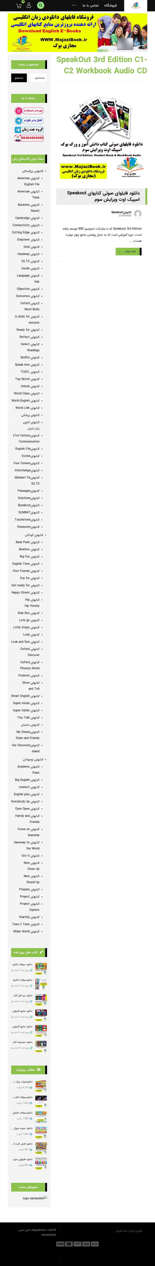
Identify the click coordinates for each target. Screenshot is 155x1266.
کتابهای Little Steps (26, 627)
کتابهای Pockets (29, 675)
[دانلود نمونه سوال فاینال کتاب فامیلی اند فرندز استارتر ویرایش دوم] (41, 1133)
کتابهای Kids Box (29, 613)
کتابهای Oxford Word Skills (30, 306)
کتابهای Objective (28, 289)
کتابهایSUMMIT (29, 512)
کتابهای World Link (28, 408)
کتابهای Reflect (29, 337)
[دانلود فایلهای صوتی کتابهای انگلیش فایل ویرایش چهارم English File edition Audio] (41, 1164)
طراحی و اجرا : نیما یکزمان (128, 1231)
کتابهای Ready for (28, 330)
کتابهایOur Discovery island (26, 748)
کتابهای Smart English (25, 696)
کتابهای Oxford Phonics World (30, 665)
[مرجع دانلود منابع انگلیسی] (135, 5)
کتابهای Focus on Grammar (29, 832)
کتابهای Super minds (26, 703)
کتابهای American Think (28, 194)
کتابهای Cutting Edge (26, 232)
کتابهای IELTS (30, 261)
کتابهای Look (31, 634)
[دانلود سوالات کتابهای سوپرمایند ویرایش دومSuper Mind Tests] (41, 969)
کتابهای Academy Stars (28, 769)
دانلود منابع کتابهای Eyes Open (16, 1011)
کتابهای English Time (26, 563)
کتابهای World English (26, 400)
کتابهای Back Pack (28, 542)
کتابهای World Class (27, 393)
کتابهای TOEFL (30, 372)
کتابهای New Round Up (32, 879)
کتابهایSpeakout (121, 212)
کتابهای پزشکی (30, 415)
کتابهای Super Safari (26, 710)
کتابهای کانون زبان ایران (31, 425)
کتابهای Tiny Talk (28, 717)
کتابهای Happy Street (25, 592)
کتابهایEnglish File (27, 449)
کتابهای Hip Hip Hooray (32, 602)
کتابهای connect (29, 787)
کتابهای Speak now (27, 364)
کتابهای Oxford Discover (30, 652)
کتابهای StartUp (29, 917)
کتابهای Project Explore (30, 907)
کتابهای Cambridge (27, 218)
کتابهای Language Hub (28, 278)
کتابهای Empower (28, 239)
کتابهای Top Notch (27, 379)
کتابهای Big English (27, 780)
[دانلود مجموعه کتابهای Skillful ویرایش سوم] (41, 1046)
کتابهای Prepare (29, 889)
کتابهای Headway (28, 254)
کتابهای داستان (30, 725)
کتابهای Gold (32, 247)
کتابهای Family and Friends (27, 819)
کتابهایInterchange (27, 470)
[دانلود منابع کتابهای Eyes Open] (41, 1015)
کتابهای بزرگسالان (32, 171)
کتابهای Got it (31, 855)
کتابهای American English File (28, 181)
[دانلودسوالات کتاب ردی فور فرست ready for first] (41, 1101)
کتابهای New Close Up (32, 866)
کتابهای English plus (27, 794)
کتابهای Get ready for (26, 585)
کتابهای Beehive (29, 549)
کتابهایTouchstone (27, 519)
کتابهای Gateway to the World (27, 845)
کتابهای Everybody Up (25, 801)
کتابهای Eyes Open (27, 808)
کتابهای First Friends (26, 571)
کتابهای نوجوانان (33, 759)
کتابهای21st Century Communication (26, 438)
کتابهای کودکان (34, 535)
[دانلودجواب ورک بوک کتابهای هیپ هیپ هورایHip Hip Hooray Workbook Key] (41, 1086)
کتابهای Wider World (26, 931)
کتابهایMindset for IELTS (27, 480)
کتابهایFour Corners (27, 463)
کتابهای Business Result (29, 208)
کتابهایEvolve (31, 456)
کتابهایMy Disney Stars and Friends (28, 735)
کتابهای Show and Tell (31, 685)
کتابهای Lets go (29, 620)
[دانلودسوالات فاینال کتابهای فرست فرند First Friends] (41, 1117)
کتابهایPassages (29, 491)
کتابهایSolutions (29, 498)
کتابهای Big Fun (30, 556)
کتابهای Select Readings (30, 347)
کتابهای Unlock (30, 386)
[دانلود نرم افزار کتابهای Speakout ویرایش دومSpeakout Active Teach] (41, 1000)
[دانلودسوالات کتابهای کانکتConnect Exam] (41, 984)
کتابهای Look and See (25, 642)
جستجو (19, 78)
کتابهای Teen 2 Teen (26, 924)
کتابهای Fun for (30, 578)
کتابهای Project (30, 896)
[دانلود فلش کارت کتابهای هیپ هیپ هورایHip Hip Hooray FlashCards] (41, 1148)
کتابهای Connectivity (26, 225)
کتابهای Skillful (30, 357)
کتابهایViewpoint (28, 527)
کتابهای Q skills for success (27, 319)
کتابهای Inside (31, 268)
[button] (74, 5)
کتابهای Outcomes (28, 296)
